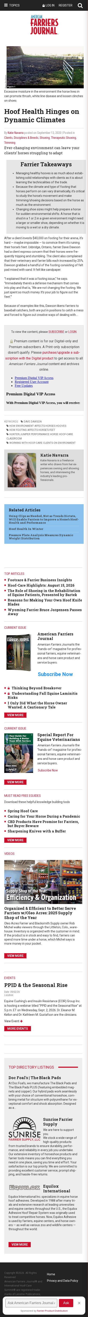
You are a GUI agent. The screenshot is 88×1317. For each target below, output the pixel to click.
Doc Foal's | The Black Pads (35, 1077)
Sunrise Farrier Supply (58, 1122)
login (72, 331)
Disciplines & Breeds (26, 137)
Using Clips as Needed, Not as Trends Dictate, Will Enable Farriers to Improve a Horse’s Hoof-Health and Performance (44, 519)
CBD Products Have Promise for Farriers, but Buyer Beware (43, 823)
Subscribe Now (48, 770)
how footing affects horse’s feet (32, 429)
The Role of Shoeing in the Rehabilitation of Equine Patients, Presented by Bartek (44, 592)
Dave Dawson (33, 421)
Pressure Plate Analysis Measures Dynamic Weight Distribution (41, 536)
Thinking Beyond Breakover (37, 688)
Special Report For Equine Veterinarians (58, 737)
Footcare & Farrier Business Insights (40, 580)
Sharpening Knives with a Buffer (37, 831)
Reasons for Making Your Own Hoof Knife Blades (45, 602)
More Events (17, 1028)
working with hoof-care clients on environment (42, 442)
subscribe (56, 331)
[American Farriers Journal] (18, 652)
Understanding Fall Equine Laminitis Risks (43, 695)
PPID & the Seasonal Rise (35, 985)
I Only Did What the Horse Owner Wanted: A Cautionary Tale (37, 705)
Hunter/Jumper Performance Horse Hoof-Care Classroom (39, 436)
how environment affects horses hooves (37, 425)
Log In (50, 5)
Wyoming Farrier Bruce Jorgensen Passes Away (45, 611)
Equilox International (56, 1188)
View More (15, 715)
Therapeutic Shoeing (63, 137)
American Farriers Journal (55, 636)
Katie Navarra (15, 133)
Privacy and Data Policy (62, 1280)
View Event (11, 1021)
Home (51, 1274)
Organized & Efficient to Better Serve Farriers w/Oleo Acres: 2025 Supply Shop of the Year (40, 913)
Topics (14, 5)
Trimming (9, 142)
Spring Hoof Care (23, 811)
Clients (8, 137)
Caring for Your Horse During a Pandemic (44, 816)
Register (65, 5)
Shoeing (45, 137)
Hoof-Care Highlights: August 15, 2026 (41, 585)
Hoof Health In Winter (26, 529)
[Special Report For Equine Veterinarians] (18, 753)
